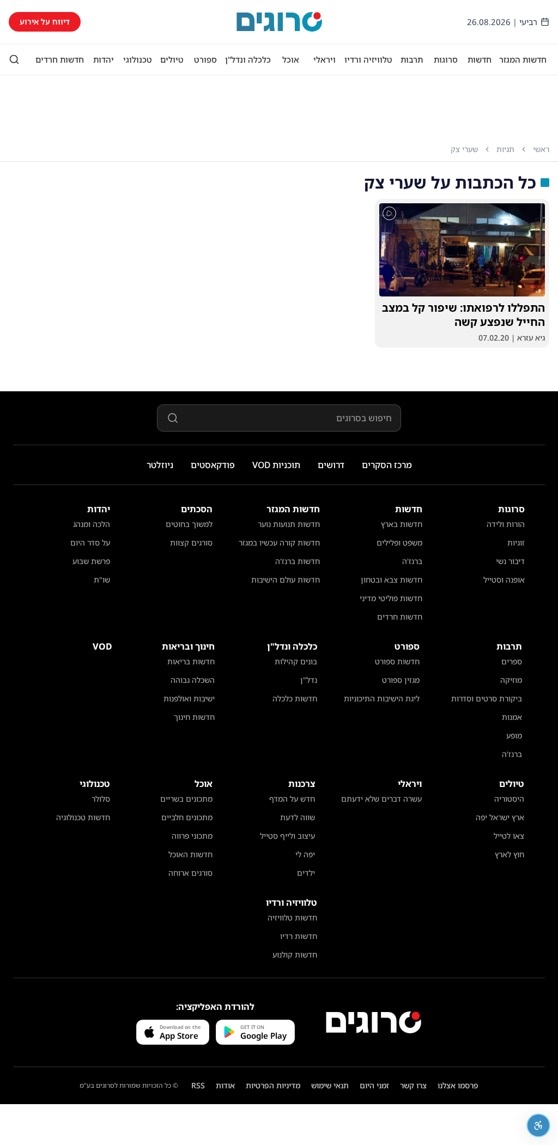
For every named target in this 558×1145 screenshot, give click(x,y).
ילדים (306, 873)
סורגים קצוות (191, 542)
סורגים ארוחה (190, 873)
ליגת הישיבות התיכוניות (382, 698)
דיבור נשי (510, 561)
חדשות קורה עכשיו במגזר (279, 542)
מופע (514, 735)
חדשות (480, 59)
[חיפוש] (14, 59)
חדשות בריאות (191, 661)
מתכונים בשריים (186, 798)
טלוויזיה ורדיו (368, 59)
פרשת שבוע (91, 561)
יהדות (103, 59)
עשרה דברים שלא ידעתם (381, 798)
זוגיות (516, 542)
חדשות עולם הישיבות (285, 579)
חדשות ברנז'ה (297, 561)
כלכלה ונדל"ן (248, 59)
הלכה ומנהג (91, 524)
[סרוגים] (373, 1022)
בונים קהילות (296, 661)
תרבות (412, 59)
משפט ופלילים (399, 542)
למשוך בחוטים (189, 524)
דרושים (331, 465)
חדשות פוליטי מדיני (391, 598)
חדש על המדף (292, 798)
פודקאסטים (213, 465)
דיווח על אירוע (45, 21)
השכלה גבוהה (193, 680)
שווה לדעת (297, 817)
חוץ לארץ (509, 854)
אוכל (290, 59)
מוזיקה (511, 680)
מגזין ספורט (401, 680)
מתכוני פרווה (192, 836)
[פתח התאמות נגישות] (538, 1125)
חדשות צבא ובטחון (391, 579)
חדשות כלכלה (294, 698)
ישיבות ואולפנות (189, 698)
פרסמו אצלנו (458, 1085)
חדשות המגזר (523, 59)
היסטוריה (509, 798)
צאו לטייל (509, 836)
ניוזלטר (160, 465)
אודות (225, 1085)
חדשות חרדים (59, 59)
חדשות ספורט (397, 661)
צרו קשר (413, 1085)
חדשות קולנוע (294, 954)
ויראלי (324, 59)
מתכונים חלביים (187, 817)
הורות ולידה (506, 524)
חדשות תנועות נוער (289, 524)
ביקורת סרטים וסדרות (486, 698)
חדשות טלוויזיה (292, 917)
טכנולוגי (137, 59)
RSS (198, 1085)
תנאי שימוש (330, 1085)
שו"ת (102, 579)
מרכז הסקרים (387, 465)
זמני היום (374, 1085)
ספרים (511, 661)
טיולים (172, 59)
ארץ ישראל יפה (500, 817)
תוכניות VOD (276, 465)
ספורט (205, 59)
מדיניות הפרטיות (273, 1085)
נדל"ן (308, 680)
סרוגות (446, 59)
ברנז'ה (412, 561)
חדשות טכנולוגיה (83, 817)
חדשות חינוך (194, 717)
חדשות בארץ (401, 524)
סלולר (101, 798)
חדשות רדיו (298, 936)
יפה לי (305, 854)
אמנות (512, 717)
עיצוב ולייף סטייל (287, 836)
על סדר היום (90, 542)
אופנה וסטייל (504, 579)
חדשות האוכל (190, 854)
